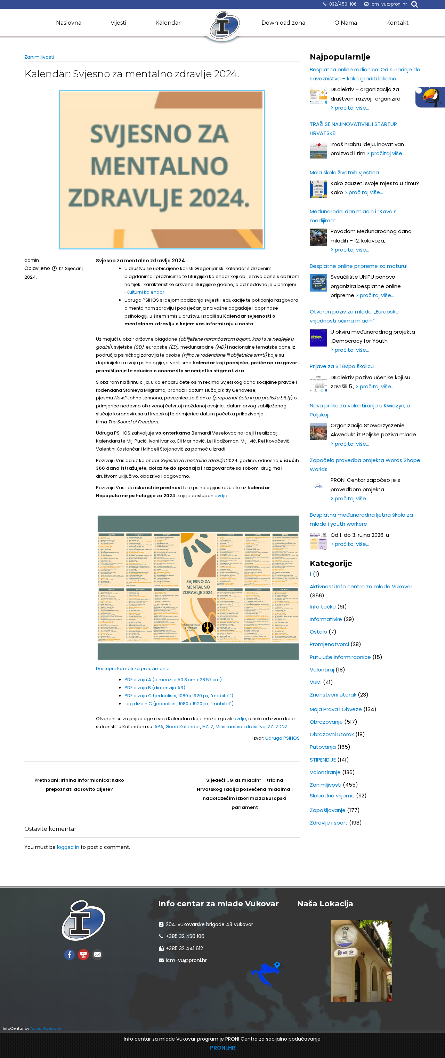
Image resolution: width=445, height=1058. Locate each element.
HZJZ (207, 726)
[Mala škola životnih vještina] (318, 189)
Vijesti (118, 22)
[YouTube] (83, 954)
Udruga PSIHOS (282, 738)
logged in (68, 847)
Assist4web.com (46, 1028)
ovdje (221, 495)
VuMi (316, 682)
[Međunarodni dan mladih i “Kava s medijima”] (318, 237)
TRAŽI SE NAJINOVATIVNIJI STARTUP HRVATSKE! (353, 128)
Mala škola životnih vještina (344, 172)
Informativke (326, 619)
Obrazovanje (326, 721)
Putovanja (323, 746)
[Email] (97, 954)
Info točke (323, 606)
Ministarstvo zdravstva (241, 726)
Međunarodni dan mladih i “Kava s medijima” (353, 216)
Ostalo (318, 631)
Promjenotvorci (329, 644)
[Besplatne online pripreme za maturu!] (318, 283)
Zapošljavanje (328, 810)
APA (158, 726)
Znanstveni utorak (333, 694)
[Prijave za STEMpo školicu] (318, 383)
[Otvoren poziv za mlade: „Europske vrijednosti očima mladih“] (318, 338)
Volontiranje (325, 772)
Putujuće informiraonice (340, 657)
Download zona (283, 22)
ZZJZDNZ (278, 726)
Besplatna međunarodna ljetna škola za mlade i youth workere (361, 519)
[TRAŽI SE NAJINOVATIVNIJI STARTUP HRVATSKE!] (318, 150)
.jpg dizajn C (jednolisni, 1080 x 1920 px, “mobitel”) (179, 703)
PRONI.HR (222, 1048)
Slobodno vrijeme (332, 795)
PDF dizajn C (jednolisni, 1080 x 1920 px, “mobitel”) (178, 695)
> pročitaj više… (350, 107)
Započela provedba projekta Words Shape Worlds (365, 464)
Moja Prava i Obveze (336, 709)
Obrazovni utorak (332, 734)
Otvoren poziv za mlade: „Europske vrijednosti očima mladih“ (354, 316)
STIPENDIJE (323, 759)
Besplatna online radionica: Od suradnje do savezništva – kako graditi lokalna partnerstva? (365, 74)
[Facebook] (69, 954)
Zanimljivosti (39, 57)
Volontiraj (322, 669)
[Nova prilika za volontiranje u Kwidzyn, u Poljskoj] (318, 431)
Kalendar (168, 22)
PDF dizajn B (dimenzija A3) (154, 687)
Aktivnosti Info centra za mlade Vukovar (361, 586)
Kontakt (397, 22)
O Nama (345, 22)
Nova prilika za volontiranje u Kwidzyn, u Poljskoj (360, 410)
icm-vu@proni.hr (389, 4)
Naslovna (68, 22)
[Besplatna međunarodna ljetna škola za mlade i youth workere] (318, 541)
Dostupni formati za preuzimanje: (133, 668)
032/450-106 (343, 4)
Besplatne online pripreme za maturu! (358, 266)
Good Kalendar (182, 726)
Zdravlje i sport (329, 822)
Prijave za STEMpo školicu (342, 366)
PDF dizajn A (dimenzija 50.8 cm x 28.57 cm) (173, 679)
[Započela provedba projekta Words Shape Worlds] (318, 486)
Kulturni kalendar (145, 292)
